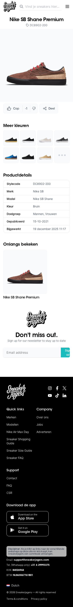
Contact (11, 478)
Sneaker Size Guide (19, 450)
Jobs (39, 424)
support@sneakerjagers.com (31, 560)
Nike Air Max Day (17, 432)
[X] (64, 388)
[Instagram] (50, 388)
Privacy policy (39, 598)
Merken (11, 417)
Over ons (42, 417)
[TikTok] (57, 395)
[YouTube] (50, 395)
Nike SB (38, 191)
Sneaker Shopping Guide (18, 441)
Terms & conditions (17, 598)
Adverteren (43, 432)
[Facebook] (57, 388)
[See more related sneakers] (62, 155)
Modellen (12, 424)
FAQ (9, 485)
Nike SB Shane (43, 199)
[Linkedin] (64, 395)
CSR (9, 492)
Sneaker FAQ (15, 458)
